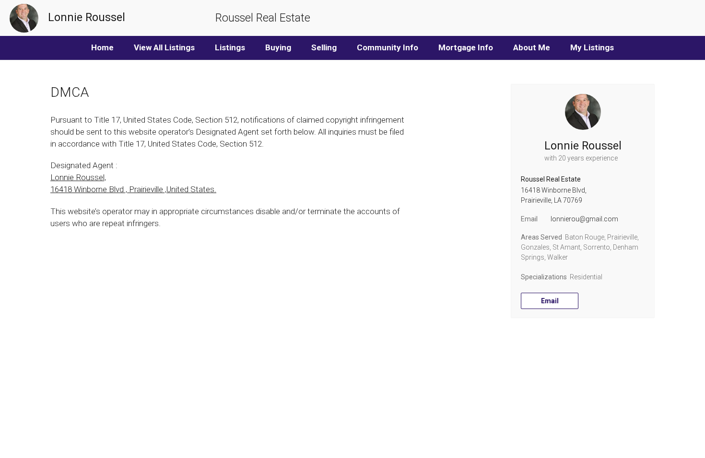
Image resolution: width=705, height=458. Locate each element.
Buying (278, 47)
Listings (230, 47)
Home (102, 47)
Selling (324, 47)
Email (550, 301)
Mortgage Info (465, 47)
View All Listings (164, 47)
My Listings (592, 47)
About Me (531, 47)
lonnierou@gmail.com (584, 219)
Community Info (387, 47)
